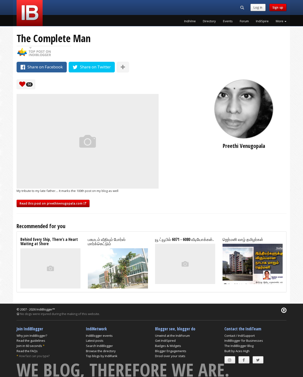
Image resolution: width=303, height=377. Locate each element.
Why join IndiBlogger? (32, 335)
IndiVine (190, 21)
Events (228, 21)
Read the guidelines (31, 340)
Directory (209, 21)
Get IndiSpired (165, 340)
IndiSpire (262, 21)
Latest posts (94, 340)
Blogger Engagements (170, 351)
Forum (244, 21)
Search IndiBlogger (99, 346)
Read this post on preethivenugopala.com (51, 203)
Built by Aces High (237, 351)
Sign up (277, 7)
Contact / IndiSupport (239, 335)
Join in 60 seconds (29, 346)
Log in (258, 7)
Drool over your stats (170, 356)
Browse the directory (101, 351)
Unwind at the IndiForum (172, 335)
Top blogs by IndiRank (101, 356)
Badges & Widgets (168, 346)
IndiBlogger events (99, 335)
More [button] (280, 21)
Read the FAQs (27, 351)
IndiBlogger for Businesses (243, 340)
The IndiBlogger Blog (239, 346)
